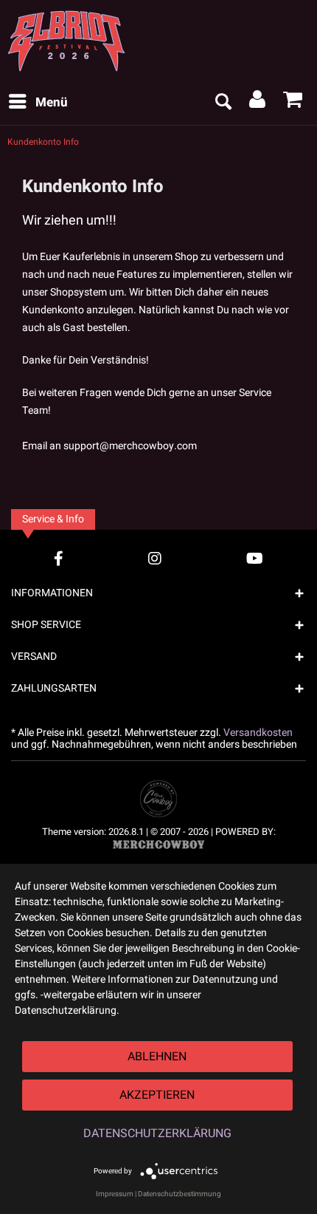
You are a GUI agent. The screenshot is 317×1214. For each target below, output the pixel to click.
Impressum (114, 1194)
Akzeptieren (157, 1095)
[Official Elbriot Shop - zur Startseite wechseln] (72, 40)
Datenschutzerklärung (157, 1133)
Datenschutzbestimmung (179, 1194)
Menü (51, 102)
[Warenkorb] (293, 102)
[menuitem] (37, 102)
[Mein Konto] (258, 102)
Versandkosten (258, 732)
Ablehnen (157, 1056)
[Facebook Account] (58, 558)
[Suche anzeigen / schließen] (222, 102)
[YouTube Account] (254, 558)
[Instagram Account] (154, 558)
